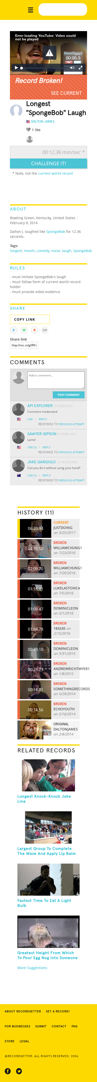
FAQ (75, 1026)
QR (45, 330)
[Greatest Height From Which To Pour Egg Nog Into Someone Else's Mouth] (48, 931)
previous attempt (72, 424)
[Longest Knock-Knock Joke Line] (48, 775)
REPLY (43, 419)
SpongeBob (55, 231)
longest (16, 250)
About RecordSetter (23, 1011)
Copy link (24, 319)
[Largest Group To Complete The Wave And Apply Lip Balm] (48, 827)
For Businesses (17, 1026)
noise (55, 250)
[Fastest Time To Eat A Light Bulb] (48, 879)
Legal (24, 1041)
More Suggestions (32, 967)
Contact (59, 1026)
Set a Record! (58, 1011)
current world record (55, 173)
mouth (29, 250)
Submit (41, 1026)
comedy (43, 250)
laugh (66, 250)
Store (10, 1041)
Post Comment (69, 395)
